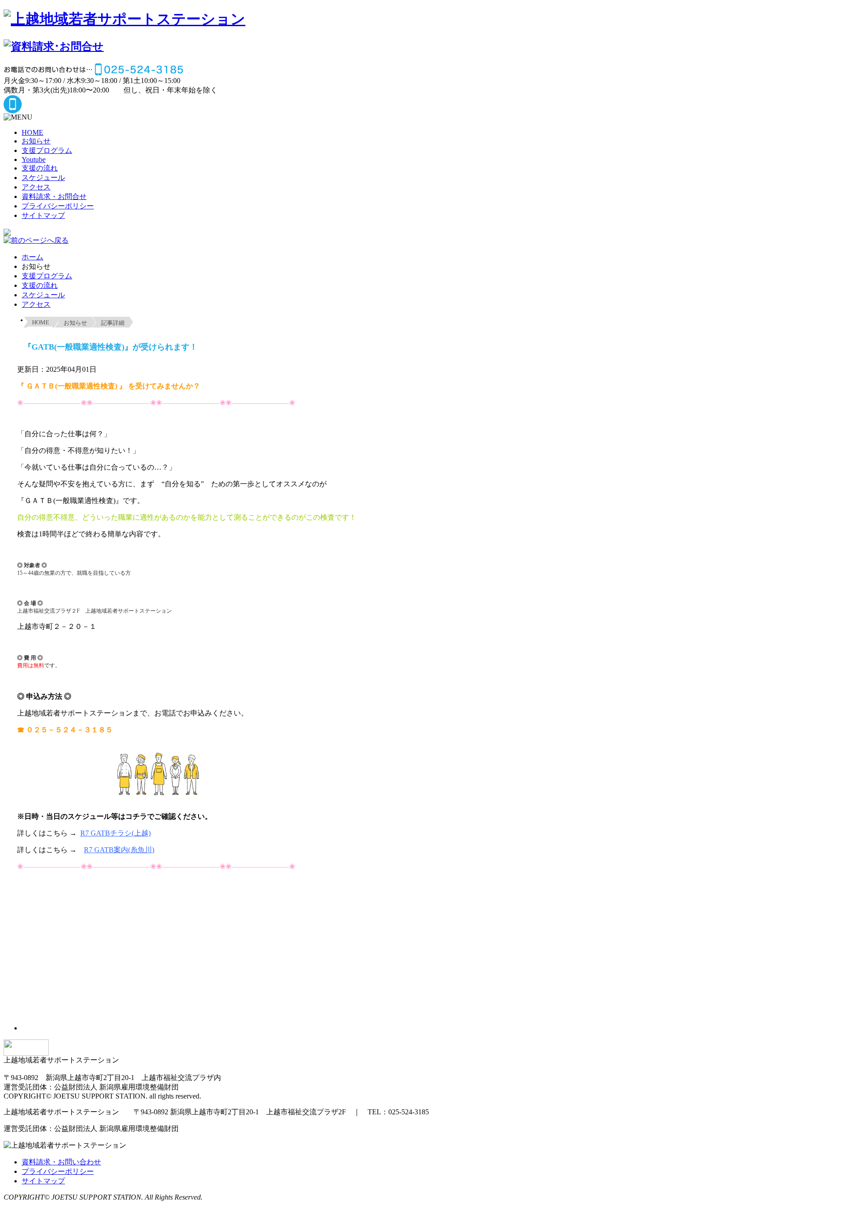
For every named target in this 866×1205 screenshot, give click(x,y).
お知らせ (36, 141)
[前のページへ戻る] (36, 241)
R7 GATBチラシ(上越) (115, 833)
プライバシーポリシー (58, 206)
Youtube (34, 159)
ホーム (32, 257)
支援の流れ (40, 168)
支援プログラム (47, 150)
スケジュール (43, 177)
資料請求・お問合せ (54, 196)
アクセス (36, 187)
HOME (32, 132)
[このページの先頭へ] (26, 1051)
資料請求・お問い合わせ (61, 1162)
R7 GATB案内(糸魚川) (119, 850)
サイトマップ (43, 215)
